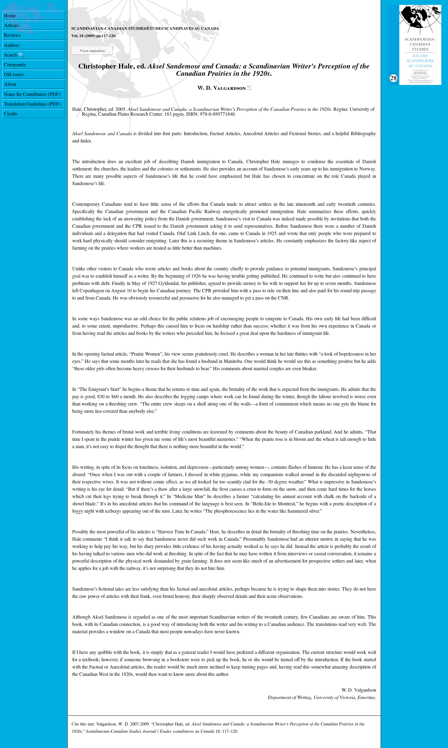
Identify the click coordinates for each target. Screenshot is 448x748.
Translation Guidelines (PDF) (32, 104)
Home (10, 15)
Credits (11, 113)
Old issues (14, 74)
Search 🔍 (14, 55)
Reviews (12, 35)
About (10, 84)
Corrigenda (15, 64)
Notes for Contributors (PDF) (32, 94)
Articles (11, 25)
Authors (12, 45)
